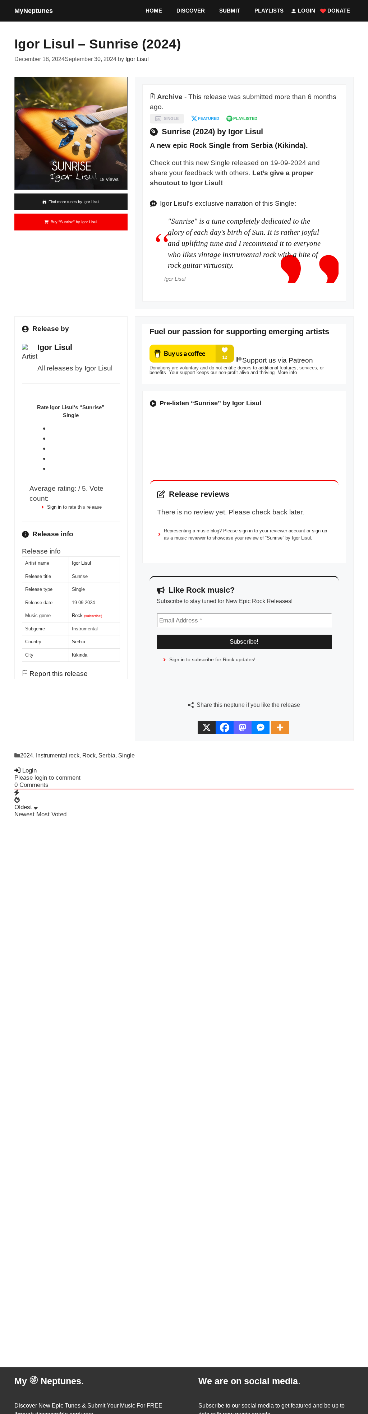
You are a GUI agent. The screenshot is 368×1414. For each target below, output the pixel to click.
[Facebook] (225, 727)
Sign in (54, 507)
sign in (246, 530)
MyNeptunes (33, 10)
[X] (207, 727)
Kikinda (79, 655)
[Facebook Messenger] (261, 727)
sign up (319, 530)
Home (154, 11)
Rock (77, 615)
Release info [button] (41, 551)
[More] (280, 727)
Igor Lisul (98, 368)
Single (126, 755)
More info (287, 372)
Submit (229, 11)
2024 (26, 755)
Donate (338, 11)
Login (305, 11)
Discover (190, 11)
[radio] (81, 428)
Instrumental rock (57, 755)
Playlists (269, 11)
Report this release (58, 673)
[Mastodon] (243, 727)
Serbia (78, 641)
